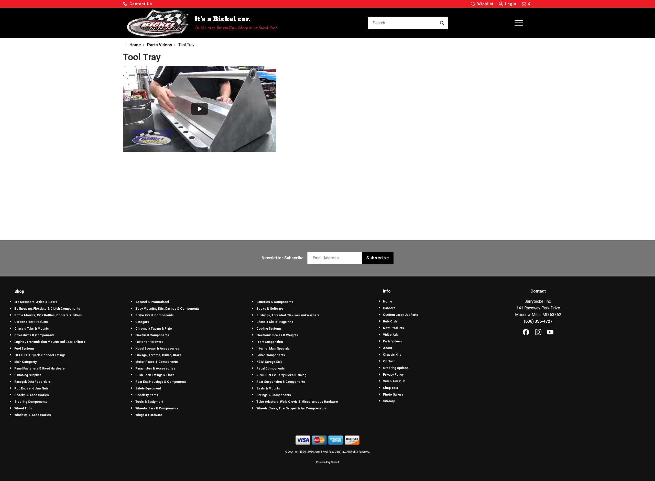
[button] (137, 4)
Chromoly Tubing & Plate (153, 328)
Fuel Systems (24, 348)
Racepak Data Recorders (32, 382)
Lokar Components (270, 355)
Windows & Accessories (32, 415)
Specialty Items (146, 395)
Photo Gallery (393, 394)
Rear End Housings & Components (161, 382)
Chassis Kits (392, 354)
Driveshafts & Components (34, 335)
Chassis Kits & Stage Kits (274, 322)
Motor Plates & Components (156, 362)
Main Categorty (25, 362)
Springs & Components (273, 395)
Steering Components (30, 402)
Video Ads (390, 335)
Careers (389, 308)
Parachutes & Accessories (155, 368)
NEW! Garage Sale (269, 362)
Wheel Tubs (23, 408)
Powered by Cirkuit (327, 462)
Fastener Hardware (149, 342)
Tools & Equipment (149, 402)
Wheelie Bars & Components (156, 408)
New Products (393, 328)
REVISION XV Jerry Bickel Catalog (281, 375)
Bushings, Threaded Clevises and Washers (288, 315)
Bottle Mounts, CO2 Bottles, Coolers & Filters (48, 315)
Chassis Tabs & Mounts (31, 328)
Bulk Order (391, 321)
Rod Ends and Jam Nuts (31, 388)
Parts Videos (392, 341)
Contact (389, 361)
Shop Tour (390, 388)
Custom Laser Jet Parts (400, 315)
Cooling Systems (269, 328)
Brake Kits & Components (154, 315)
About (387, 348)
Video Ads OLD (394, 381)
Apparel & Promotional (152, 302)
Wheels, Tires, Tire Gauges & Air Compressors (291, 408)
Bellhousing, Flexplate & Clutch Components (47, 308)
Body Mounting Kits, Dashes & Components (167, 308)
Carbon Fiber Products (31, 322)
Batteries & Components (274, 302)
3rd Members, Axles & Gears (35, 302)
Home (387, 301)
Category (142, 322)
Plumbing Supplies (27, 375)
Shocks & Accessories (31, 395)
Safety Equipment (148, 388)
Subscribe (377, 257)
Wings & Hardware (148, 415)
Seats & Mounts (268, 388)
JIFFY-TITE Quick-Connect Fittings (40, 355)
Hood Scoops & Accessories (157, 348)
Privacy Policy (393, 374)
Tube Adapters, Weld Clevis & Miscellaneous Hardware (297, 402)
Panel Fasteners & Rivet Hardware (39, 368)
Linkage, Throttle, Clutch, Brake (158, 355)
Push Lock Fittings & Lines (154, 375)
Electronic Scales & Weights (277, 335)
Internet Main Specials (272, 348)
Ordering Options (395, 368)
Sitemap (389, 401)
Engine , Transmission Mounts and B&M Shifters (49, 342)
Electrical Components (152, 335)
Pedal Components (270, 368)
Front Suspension (269, 342)
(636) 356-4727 (538, 321)
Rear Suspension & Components (280, 382)
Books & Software (269, 308)
